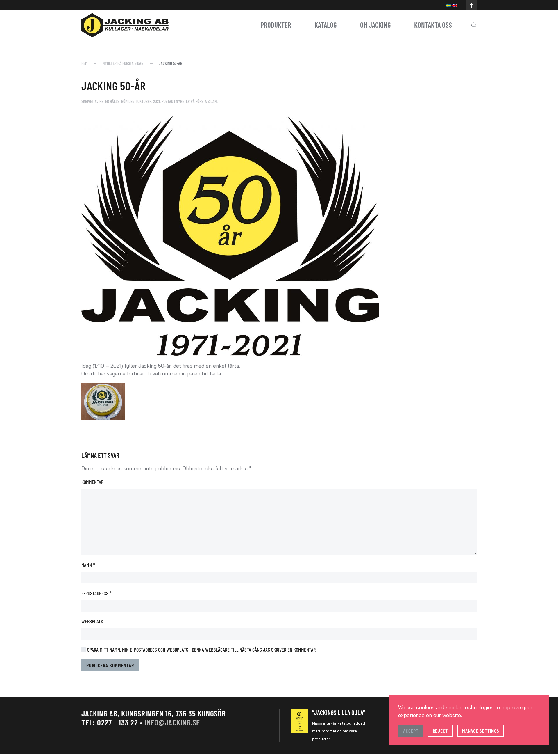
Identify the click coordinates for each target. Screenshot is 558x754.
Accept (411, 731)
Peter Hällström (113, 101)
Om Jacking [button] (375, 24)
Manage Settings (480, 731)
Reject (440, 731)
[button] (474, 25)
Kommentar (92, 482)
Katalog (325, 24)
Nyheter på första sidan (196, 101)
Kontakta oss (433, 24)
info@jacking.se (172, 722)
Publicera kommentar (110, 665)
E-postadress (96, 593)
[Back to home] (125, 25)
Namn (88, 565)
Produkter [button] (276, 24)
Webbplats (92, 621)
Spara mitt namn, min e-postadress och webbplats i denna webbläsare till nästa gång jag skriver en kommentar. (201, 649)
